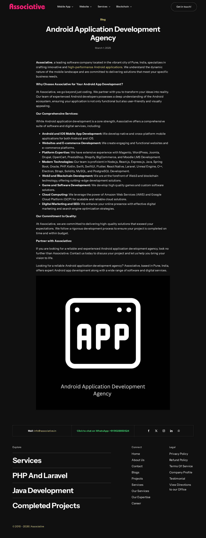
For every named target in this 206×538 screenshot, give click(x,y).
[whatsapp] (179, 430)
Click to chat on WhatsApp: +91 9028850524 (103, 430)
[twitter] (156, 430)
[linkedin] (171, 430)
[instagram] (164, 430)
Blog (103, 19)
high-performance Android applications (94, 67)
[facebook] (149, 430)
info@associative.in (45, 430)
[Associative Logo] (27, 5)
